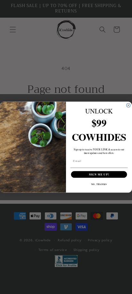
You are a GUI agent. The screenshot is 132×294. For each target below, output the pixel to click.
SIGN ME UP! (99, 174)
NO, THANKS (99, 184)
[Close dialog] (128, 105)
